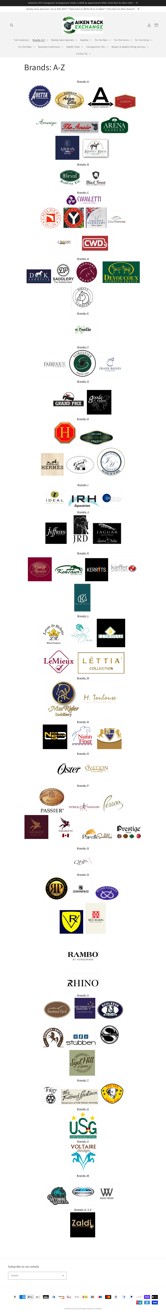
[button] (11, 25)
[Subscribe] (62, 1275)
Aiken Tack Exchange (78, 1309)
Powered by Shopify (94, 1309)
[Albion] (125, 109)
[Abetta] (39, 109)
